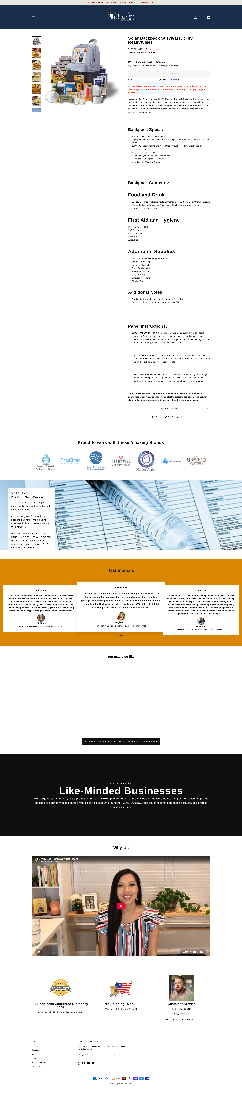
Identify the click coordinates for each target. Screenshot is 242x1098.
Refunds (35, 1054)
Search (34, 1042)
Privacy (35, 1058)
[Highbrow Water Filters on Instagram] (78, 1063)
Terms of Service (38, 1062)
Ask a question (169, 408)
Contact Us (36, 1067)
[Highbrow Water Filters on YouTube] (88, 1063)
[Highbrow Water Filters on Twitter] (93, 1063)
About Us (35, 1046)
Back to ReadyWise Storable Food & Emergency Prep (122, 742)
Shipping (131, 52)
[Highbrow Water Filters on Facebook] (83, 1063)
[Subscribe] (113, 1055)
